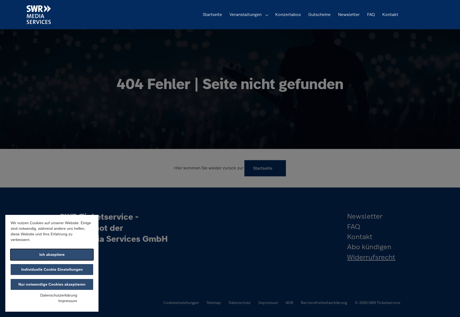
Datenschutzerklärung (58, 295)
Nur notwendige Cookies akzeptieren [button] (51, 284)
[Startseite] (39, 14)
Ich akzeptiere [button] (52, 254)
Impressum (67, 301)
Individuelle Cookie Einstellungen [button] (52, 269)
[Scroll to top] (448, 305)
